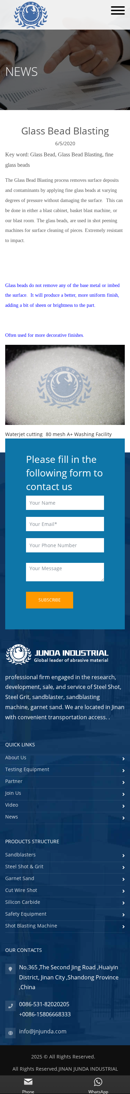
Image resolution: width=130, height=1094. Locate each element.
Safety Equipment (25, 913)
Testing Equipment (27, 769)
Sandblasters (20, 854)
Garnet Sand (19, 878)
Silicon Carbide (22, 902)
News (11, 816)
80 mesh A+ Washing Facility (79, 434)
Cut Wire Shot (21, 890)
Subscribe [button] (49, 600)
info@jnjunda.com (43, 1031)
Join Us (13, 793)
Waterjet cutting (24, 434)
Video (11, 804)
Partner (14, 781)
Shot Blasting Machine (31, 925)
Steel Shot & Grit (24, 866)
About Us (15, 757)
